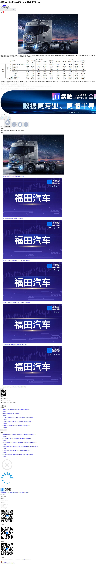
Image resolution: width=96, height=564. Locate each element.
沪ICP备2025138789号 (26, 559)
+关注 (2, 389)
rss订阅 (27, 492)
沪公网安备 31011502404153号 (8, 562)
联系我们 (13, 492)
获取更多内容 (3, 429)
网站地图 (16, 492)
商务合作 (23, 492)
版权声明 (6, 492)
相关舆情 (2, 6)
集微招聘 (9, 492)
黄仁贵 (4, 5)
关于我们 (20, 492)
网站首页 (2, 492)
